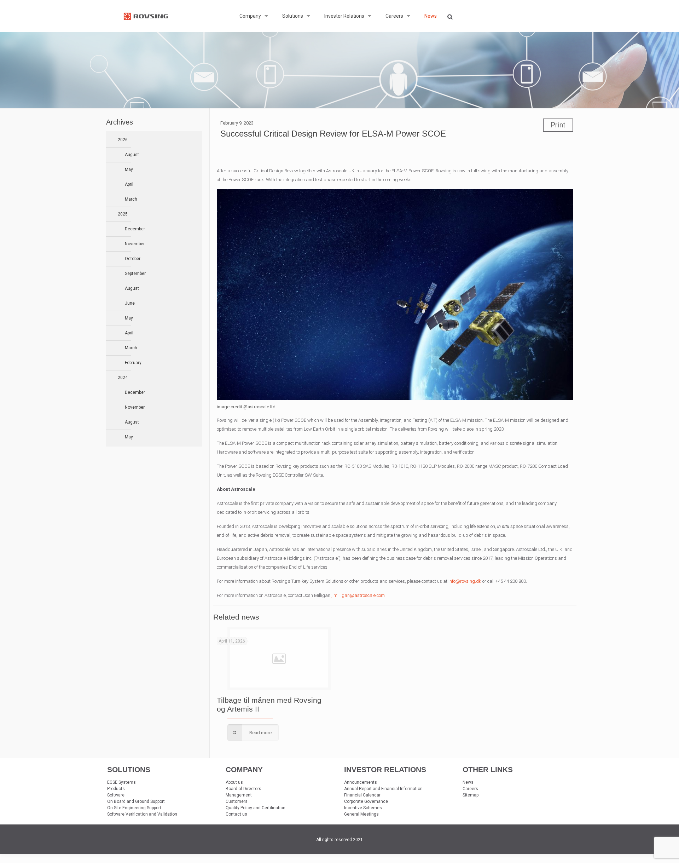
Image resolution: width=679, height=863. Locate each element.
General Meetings (361, 814)
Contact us (236, 814)
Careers (470, 788)
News (468, 782)
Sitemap (470, 795)
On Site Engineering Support (134, 807)
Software (115, 795)
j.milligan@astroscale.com (358, 595)
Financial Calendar (362, 795)
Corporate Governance (366, 801)
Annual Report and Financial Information (383, 788)
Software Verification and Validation (142, 814)
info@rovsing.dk (464, 581)
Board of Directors (243, 788)
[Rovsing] (146, 16)
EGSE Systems (121, 782)
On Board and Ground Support (136, 801)
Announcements (360, 782)
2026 (123, 139)
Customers (237, 801)
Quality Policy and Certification (255, 807)
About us (234, 782)
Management (239, 795)
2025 (123, 214)
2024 (123, 377)
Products (116, 788)
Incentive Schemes (363, 807)
